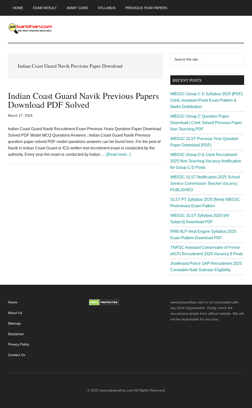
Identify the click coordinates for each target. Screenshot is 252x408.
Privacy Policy (18, 344)
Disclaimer (16, 334)
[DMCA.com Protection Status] (104, 304)
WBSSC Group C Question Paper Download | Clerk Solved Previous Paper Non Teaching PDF (206, 122)
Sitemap (14, 323)
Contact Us (16, 355)
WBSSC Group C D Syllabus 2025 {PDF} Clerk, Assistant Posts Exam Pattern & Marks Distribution (206, 100)
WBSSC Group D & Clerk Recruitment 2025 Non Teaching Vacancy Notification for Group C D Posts (205, 161)
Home (12, 302)
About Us (15, 313)
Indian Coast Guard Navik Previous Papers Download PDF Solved (83, 100)
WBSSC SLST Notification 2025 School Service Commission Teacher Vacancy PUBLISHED (205, 183)
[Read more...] (118, 154)
